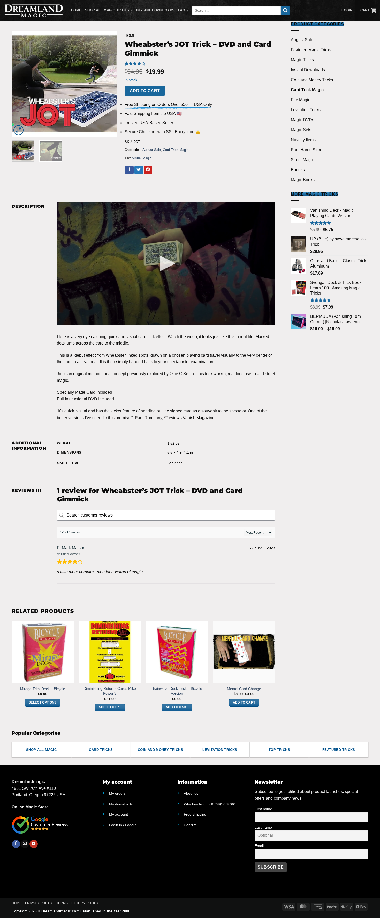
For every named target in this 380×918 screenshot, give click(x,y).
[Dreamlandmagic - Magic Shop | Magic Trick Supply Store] (33, 10)
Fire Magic (300, 100)
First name (263, 809)
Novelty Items (303, 140)
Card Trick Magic (307, 90)
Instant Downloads (155, 10)
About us (191, 793)
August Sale (302, 40)
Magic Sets (301, 129)
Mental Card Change (244, 689)
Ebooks (298, 170)
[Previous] (20, 83)
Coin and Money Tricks (312, 80)
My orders (117, 793)
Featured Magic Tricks (311, 50)
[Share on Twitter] (138, 170)
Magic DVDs (302, 120)
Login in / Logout (122, 825)
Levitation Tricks (306, 109)
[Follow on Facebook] (16, 844)
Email (259, 846)
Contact (190, 825)
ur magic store (209, 804)
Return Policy (85, 903)
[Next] (108, 83)
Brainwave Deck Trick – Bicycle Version (176, 690)
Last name (263, 827)
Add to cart (145, 91)
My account (118, 814)
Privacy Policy (39, 903)
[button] (368, 10)
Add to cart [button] (109, 707)
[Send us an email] (25, 844)
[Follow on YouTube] (33, 844)
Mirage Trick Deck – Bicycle (42, 689)
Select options (43, 702)
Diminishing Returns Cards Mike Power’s (109, 690)
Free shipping (195, 814)
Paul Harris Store (306, 150)
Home (76, 10)
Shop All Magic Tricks (107, 10)
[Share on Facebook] (129, 170)
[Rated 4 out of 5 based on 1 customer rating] (200, 63)
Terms (62, 903)
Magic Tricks (302, 60)
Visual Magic (141, 158)
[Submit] (285, 10)
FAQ (181, 10)
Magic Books (303, 179)
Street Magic (302, 159)
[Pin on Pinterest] (148, 170)
